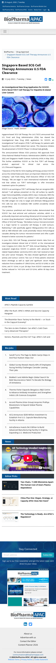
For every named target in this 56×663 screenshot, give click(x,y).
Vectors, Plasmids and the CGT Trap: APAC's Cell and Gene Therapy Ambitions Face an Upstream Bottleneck (27, 337)
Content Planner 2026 (28, 644)
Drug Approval (22, 52)
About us (28, 633)
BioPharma (9, 52)
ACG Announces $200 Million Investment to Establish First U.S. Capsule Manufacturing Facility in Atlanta (28, 417)
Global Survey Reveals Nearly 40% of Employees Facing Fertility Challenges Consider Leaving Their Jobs (30, 367)
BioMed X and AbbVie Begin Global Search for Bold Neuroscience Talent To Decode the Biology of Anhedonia (30, 380)
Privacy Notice (26, 659)
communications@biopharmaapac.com (28, 655)
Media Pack (38, 10)
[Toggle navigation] (5, 31)
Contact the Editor (28, 641)
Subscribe (47, 555)
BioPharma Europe (23, 6)
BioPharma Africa (8, 10)
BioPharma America (9, 6)
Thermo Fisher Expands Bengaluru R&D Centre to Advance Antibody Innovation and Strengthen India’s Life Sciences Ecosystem (30, 392)
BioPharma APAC (21, 10)
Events (30, 10)
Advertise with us (28, 637)
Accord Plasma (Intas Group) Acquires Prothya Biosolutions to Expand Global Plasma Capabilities (29, 405)
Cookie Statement (41, 659)
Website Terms (14, 659)
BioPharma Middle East (38, 6)
